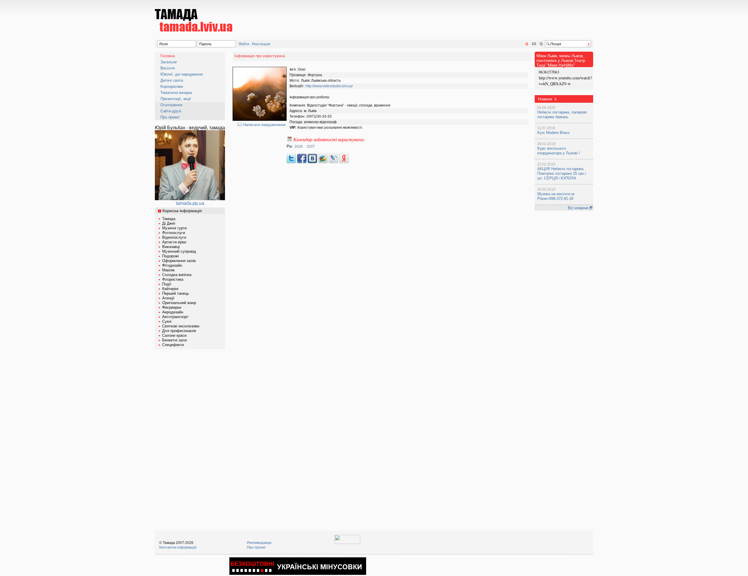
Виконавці (171, 247)
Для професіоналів (179, 331)
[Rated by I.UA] (347, 543)
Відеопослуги (174, 237)
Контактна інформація (178, 547)
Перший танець (175, 293)
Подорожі (170, 256)
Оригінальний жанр (179, 303)
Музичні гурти (174, 228)
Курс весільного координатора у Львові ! (558, 150)
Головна (167, 56)
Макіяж (168, 270)
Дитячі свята (171, 80)
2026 (299, 146)
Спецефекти (173, 345)
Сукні (167, 321)
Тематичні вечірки (176, 92)
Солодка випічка (176, 275)
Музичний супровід (179, 251)
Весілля (167, 68)
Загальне (168, 62)
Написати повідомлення (263, 125)
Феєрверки (171, 307)
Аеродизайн (172, 312)
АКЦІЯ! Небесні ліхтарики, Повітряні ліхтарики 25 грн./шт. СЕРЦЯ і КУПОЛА (561, 173)
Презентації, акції (175, 99)
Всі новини (578, 208)
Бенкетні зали (174, 340)
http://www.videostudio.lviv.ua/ (329, 86)
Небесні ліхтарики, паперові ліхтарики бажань (562, 114)
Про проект (170, 117)
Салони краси (174, 335)
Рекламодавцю (259, 543)
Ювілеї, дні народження (181, 74)
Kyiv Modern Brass (553, 132)
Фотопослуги (173, 233)
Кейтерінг (170, 289)
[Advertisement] (486, 16)
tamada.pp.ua (190, 203)
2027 (311, 146)
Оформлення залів (179, 261)
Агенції (168, 298)
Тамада (168, 219)
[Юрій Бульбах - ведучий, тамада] (190, 198)
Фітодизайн (172, 265)
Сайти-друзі (170, 111)
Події (166, 284)
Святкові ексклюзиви (180, 326)
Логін (163, 44)
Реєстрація (261, 44)
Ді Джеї (168, 223)
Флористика (172, 279)
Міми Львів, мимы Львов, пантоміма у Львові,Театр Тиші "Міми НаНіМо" (560, 60)
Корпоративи (171, 86)
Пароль (205, 44)
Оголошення (171, 105)
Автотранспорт (175, 317)
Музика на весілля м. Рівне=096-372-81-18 (556, 196)
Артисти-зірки (174, 242)
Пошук (555, 44)
